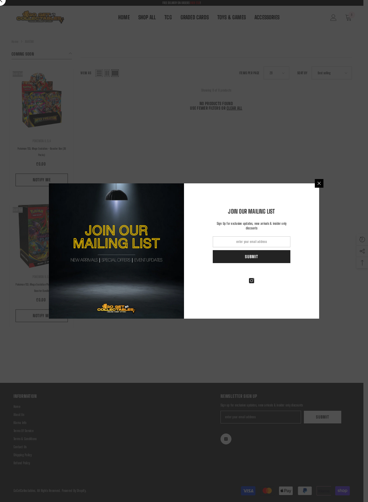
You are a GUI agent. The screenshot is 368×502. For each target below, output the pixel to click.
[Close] (319, 183)
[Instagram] (252, 281)
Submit (251, 256)
